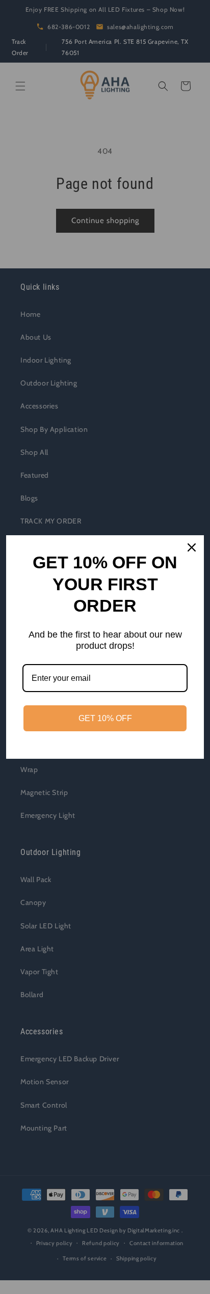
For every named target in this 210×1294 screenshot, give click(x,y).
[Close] (191, 547)
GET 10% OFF (105, 718)
